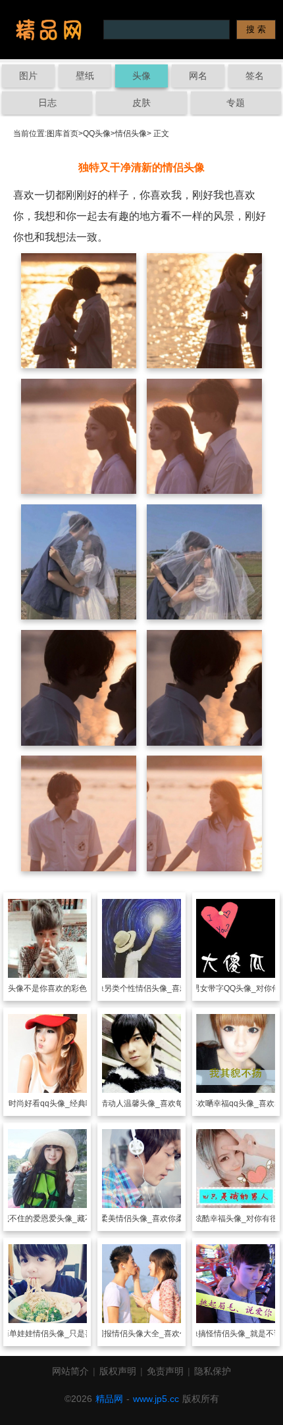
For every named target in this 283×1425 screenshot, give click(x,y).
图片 (28, 75)
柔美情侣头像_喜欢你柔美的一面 (157, 1218)
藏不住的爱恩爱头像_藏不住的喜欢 (62, 1218)
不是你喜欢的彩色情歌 (63, 988)
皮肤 (141, 102)
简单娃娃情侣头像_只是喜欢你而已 (62, 1333)
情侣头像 (131, 133)
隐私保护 (212, 1371)
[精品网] (48, 29)
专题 (235, 102)
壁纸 (85, 75)
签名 (254, 75)
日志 (47, 102)
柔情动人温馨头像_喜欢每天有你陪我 (157, 1103)
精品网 (109, 1398)
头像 (141, 75)
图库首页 (62, 133)
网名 (198, 75)
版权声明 (117, 1371)
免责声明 (165, 1371)
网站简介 (70, 1371)
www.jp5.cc (156, 1398)
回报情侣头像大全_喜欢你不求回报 (157, 1333)
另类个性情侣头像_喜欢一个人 (157, 988)
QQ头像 (97, 133)
